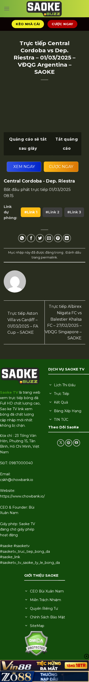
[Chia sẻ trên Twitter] (40, 238)
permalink (49, 257)
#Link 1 (30, 212)
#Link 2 (52, 212)
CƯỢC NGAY (61, 166)
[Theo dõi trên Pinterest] (68, 442)
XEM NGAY (24, 166)
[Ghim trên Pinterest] (58, 238)
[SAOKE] (44, 8)
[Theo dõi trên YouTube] (76, 442)
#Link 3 (74, 212)
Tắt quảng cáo (66, 144)
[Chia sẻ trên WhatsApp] (22, 238)
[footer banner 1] (44, 665)
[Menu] (7, 8)
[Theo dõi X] (60, 442)
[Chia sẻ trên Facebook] (31, 238)
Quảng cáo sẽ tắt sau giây (27, 144)
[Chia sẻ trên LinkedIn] (67, 238)
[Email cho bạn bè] (49, 238)
